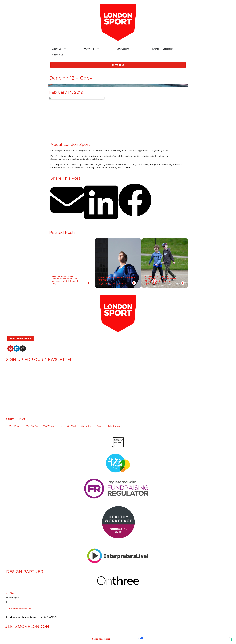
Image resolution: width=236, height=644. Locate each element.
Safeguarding (106, 278)
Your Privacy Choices (126, 638)
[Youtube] (10, 348)
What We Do (32, 426)
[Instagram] (23, 348)
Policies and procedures (20, 608)
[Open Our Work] (103, 48)
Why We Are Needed (52, 426)
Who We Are (15, 426)
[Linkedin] (17, 348)
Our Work (71, 426)
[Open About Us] (71, 48)
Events (100, 426)
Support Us (86, 426)
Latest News (66, 276)
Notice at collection (101, 639)
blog (54, 276)
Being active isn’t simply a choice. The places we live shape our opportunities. (160, 281)
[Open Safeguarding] (139, 48)
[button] (67, 200)
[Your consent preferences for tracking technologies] (231, 639)
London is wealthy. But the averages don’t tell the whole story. (65, 281)
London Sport (12, 598)
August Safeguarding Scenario (112, 284)
